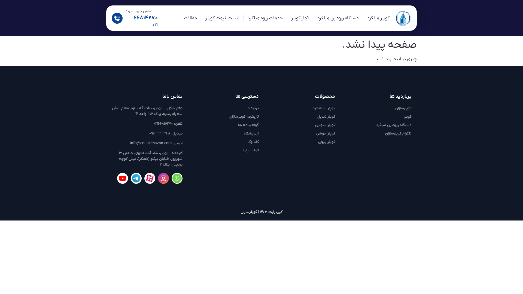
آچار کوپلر (300, 18)
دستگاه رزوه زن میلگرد (338, 18)
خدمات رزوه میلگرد (265, 18)
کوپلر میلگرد (378, 18)
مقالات (190, 18)
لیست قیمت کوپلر (222, 18)
